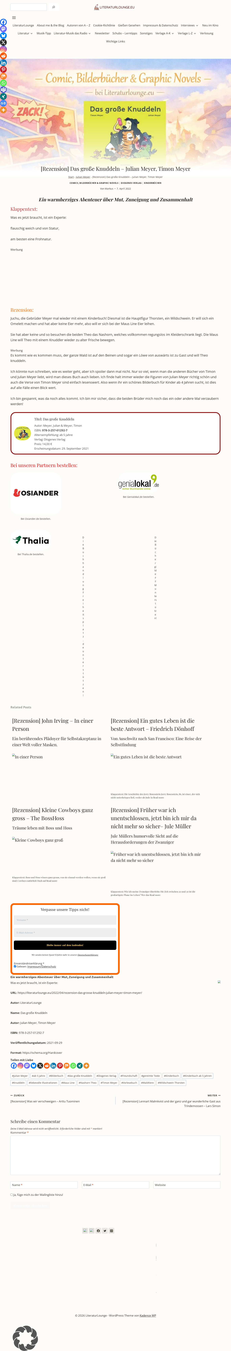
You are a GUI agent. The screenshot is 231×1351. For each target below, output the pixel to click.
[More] (86, 1066)
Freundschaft (129, 1075)
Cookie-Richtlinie (104, 25)
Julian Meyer (83, 177)
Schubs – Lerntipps (124, 33)
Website (160, 1185)
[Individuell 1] (85, 1231)
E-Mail (88, 1185)
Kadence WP (148, 1315)
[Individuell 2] (92, 1231)
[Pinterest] (60, 1066)
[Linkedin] (53, 1066)
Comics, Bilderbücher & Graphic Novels (94, 183)
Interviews (188, 25)
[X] (40, 1066)
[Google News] (3, 103)
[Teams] (3, 89)
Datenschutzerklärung (88, 955)
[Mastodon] (27, 1066)
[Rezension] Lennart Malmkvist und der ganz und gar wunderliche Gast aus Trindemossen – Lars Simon (172, 1101)
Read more (158, 797)
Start (71, 177)
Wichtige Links (115, 41)
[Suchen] (54, 7)
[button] (115, 1338)
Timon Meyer (109, 1082)
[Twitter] (105, 1231)
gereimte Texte (150, 1075)
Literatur (23, 33)
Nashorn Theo (87, 1082)
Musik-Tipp (44, 33)
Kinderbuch (171, 1075)
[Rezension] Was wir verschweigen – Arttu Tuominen (45, 1098)
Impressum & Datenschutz (160, 25)
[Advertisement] (111, 275)
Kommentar (19, 1132)
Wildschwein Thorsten (171, 1082)
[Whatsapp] (73, 1066)
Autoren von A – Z (78, 25)
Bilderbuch (56, 1075)
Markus (109, 188)
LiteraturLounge (23, 25)
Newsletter (102, 33)
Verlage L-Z (185, 33)
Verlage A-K (162, 33)
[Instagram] (20, 1066)
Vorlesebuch (129, 1082)
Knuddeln (18, 1082)
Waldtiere (147, 1082)
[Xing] (80, 1066)
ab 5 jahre (38, 1075)
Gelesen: (36, 966)
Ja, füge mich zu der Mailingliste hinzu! (38, 1195)
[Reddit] (47, 1066)
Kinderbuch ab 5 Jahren (197, 1075)
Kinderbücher (152, 183)
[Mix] (67, 1066)
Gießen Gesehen (129, 25)
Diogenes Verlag (131, 183)
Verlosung (206, 33)
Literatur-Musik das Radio (70, 33)
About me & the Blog (50, 25)
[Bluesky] (34, 1066)
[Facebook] (14, 1066)
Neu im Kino (210, 25)
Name (17, 1185)
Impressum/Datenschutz (41, 966)
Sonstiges (146, 33)
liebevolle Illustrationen (43, 1082)
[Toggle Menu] (13, 17)
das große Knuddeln (79, 1075)
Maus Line (68, 1082)
